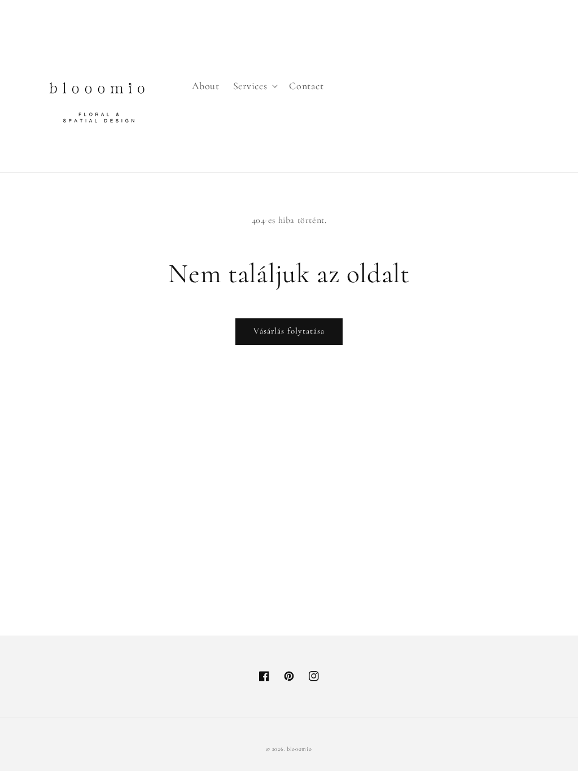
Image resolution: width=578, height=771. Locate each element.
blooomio (299, 749)
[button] (254, 86)
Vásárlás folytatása (289, 331)
